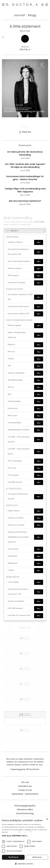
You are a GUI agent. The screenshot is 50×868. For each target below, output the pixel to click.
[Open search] (7, 4)
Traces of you (25, 790)
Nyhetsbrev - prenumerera (25, 794)
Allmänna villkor (25, 809)
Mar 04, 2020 (25, 31)
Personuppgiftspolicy (25, 805)
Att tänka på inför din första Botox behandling (25, 153)
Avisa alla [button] (37, 857)
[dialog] (25, 842)
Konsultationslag (25, 813)
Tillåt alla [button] (13, 857)
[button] (25, 835)
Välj (38, 242)
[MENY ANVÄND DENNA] (3, 4)
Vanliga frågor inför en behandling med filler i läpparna (25, 190)
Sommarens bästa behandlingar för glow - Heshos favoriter (25, 178)
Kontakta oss (25, 786)
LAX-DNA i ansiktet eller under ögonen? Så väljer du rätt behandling (25, 165)
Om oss (25, 782)
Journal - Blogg (25, 15)
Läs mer (5, 832)
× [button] (47, 819)
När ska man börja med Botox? (25, 201)
